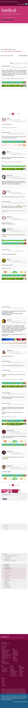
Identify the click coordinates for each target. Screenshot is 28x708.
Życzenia (3, 684)
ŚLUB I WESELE (7, 579)
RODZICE (5, 582)
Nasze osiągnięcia (13, 674)
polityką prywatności (7, 699)
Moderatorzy (12, 670)
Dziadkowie (15, 657)
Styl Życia (21, 674)
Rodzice (14, 656)
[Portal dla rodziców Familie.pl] (8, 12)
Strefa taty (15, 658)
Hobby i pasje (4, 670)
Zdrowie (6, 578)
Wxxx (8, 259)
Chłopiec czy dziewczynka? (6, 655)
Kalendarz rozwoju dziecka (6, 657)
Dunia (8, 191)
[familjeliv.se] (26, 4)
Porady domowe (15, 660)
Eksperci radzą (15, 652)
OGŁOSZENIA (6, 564)
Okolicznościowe (5, 671)
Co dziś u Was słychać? (7, 556)
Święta (20, 672)
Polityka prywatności (13, 675)
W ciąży (20, 669)
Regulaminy (12, 669)
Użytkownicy (15, 659)
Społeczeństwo (4, 669)
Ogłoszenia (4, 685)
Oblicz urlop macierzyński (6, 654)
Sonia (8, 151)
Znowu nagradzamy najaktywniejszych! (10, 560)
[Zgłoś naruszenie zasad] (12, 67)
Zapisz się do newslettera (5, 21)
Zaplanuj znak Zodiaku (6, 663)
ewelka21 (9, 465)
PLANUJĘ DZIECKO (7, 580)
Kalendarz (4, 661)
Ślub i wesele (15, 654)
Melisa (8, 118)
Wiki (3, 683)
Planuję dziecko (15, 655)
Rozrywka (13, 49)
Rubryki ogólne (15, 653)
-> (18, 113)
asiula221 (9, 350)
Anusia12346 (10, 430)
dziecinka (9, 216)
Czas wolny (21, 675)
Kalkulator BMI (4, 658)
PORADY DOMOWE (7, 587)
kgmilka (8, 319)
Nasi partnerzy (12, 673)
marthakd (9, 175)
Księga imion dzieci (5, 656)
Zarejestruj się (10, 19)
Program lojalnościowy (14, 671)
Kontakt (11, 667)
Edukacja (3, 660)
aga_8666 (9, 451)
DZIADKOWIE (6, 583)
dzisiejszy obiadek (7, 559)
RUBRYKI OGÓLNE (7, 49)
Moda (6, 573)
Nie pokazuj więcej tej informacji (20, 701)
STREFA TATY (6, 584)
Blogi (3, 680)
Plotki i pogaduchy (8, 574)
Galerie (3, 682)
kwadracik (9, 228)
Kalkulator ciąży (5, 653)
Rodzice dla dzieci (5, 662)
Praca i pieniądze (7, 575)
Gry (2, 659)
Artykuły (3, 681)
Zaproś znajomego (13, 672)
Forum (2, 49)
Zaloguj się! (4, 19)
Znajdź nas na (20, 4)
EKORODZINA (6, 565)
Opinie (3, 667)
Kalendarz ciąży (5, 652)
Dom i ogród (7, 570)
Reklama (11, 668)
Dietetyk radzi (7, 569)
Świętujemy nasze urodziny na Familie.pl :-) (11, 555)
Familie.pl (5, 55)
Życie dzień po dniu (5, 668)
